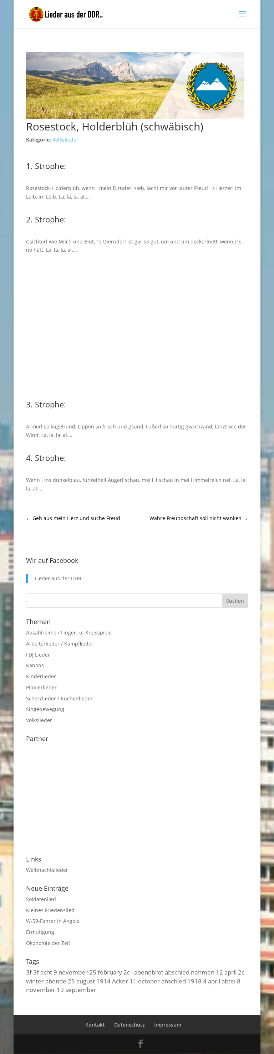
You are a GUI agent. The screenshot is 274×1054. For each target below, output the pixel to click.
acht (46, 972)
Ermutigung (40, 932)
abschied (173, 981)
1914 (103, 981)
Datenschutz (129, 1024)
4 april (211, 981)
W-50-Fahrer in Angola (53, 920)
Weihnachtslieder (47, 870)
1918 (194, 981)
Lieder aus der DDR (58, 578)
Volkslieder (65, 139)
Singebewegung (45, 709)
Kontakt (95, 1024)
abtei (228, 981)
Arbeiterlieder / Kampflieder (59, 643)
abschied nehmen (189, 972)
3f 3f (32, 972)
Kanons (35, 665)
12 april (226, 972)
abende (55, 981)
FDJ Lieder (38, 654)
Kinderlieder (41, 676)
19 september (76, 989)
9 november (71, 972)
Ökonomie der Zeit (48, 943)
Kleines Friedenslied (50, 910)
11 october (145, 981)
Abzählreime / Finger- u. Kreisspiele (69, 632)
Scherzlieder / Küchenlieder (59, 698)
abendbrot (148, 972)
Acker (120, 981)
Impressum (167, 1024)
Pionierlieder (41, 687)
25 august (81, 981)
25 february (105, 972)
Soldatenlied (41, 899)
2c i (128, 972)
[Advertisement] (137, 325)
